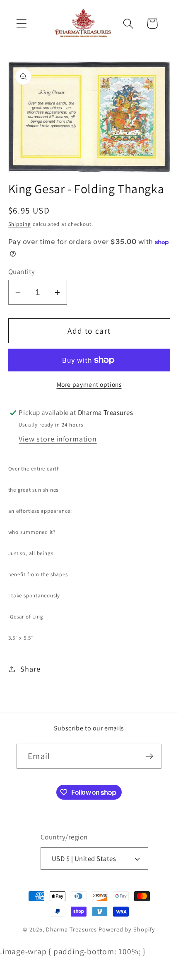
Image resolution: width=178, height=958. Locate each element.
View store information (57, 439)
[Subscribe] (149, 756)
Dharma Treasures (71, 929)
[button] (21, 23)
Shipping (19, 224)
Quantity (21, 271)
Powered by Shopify (127, 929)
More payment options (89, 384)
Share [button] (30, 669)
